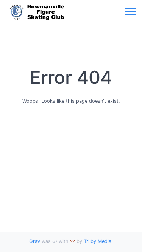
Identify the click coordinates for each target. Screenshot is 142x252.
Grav (34, 241)
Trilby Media (97, 241)
